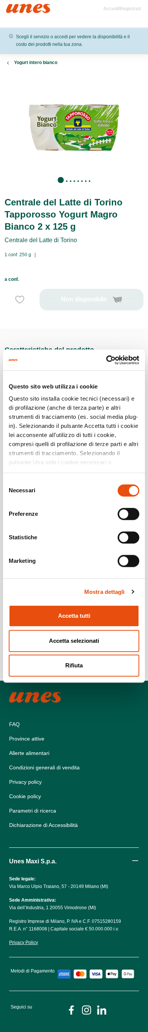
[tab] (61, 180)
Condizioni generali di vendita (44, 767)
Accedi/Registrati (122, 8)
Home (14, 7)
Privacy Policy (23, 942)
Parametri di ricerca (32, 811)
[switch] (128, 514)
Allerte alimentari (29, 753)
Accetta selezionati (74, 640)
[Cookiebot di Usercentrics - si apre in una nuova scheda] (106, 360)
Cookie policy (25, 796)
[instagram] (86, 1009)
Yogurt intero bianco (35, 62)
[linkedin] (101, 1009)
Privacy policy (25, 782)
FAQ (14, 724)
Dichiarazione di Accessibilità (43, 825)
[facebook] (71, 1009)
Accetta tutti (74, 615)
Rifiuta (74, 665)
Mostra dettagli (104, 592)
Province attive (26, 739)
